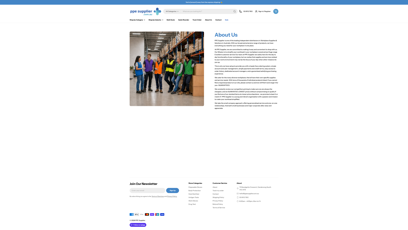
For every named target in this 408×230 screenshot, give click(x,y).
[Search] (234, 11)
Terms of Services (158, 196)
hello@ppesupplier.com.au (249, 194)
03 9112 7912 (243, 197)
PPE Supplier (140, 220)
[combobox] (200, 11)
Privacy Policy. (172, 196)
